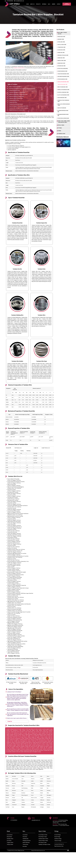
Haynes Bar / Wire (61, 57)
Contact (59, 4)
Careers (53, 4)
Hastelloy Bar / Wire (62, 44)
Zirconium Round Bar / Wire (63, 76)
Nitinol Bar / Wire (61, 41)
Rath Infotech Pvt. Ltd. (41, 850)
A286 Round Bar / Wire (62, 97)
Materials (44, 4)
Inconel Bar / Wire (61, 49)
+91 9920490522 (13, 820)
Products (38, 4)
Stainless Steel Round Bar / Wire (63, 101)
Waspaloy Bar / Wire (62, 60)
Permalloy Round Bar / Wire (63, 89)
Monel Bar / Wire (61, 52)
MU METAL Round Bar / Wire (63, 92)
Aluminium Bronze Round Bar (63, 111)
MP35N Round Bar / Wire (62, 79)
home (27, 4)
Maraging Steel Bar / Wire (63, 55)
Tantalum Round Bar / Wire (63, 81)
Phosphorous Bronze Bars (63, 118)
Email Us (10, 721)
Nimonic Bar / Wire (61, 36)
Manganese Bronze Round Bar (63, 115)
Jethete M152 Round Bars (63, 68)
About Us (32, 4)
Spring (59, 130)
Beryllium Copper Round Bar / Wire (64, 105)
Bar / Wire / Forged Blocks (62, 33)
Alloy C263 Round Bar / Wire (63, 94)
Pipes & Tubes (61, 125)
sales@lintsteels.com (36, 820)
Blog (49, 4)
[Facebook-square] (68, 850)
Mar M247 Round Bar (62, 107)
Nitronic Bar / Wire (61, 65)
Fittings (60, 127)
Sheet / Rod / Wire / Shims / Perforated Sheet (64, 121)
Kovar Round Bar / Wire (62, 71)
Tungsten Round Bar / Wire (63, 73)
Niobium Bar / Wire (61, 63)
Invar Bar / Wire (61, 39)
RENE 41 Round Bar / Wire (63, 86)
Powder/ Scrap (61, 133)
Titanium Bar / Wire (61, 47)
